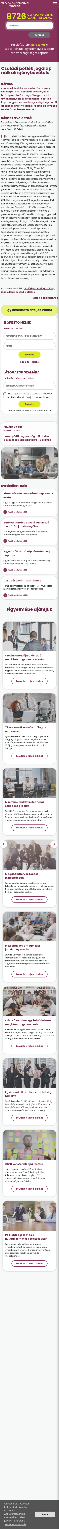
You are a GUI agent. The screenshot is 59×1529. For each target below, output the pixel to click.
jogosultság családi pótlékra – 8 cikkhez (27, 440)
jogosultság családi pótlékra (18, 292)
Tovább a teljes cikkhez (19, 512)
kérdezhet (38, 45)
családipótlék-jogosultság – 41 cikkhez (26, 436)
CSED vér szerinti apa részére (22, 580)
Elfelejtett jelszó (29, 362)
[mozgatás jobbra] (54, 844)
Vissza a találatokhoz (45, 297)
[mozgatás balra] (3, 844)
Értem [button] (45, 1514)
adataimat (42, 397)
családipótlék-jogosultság (39, 288)
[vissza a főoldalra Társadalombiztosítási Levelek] (29, 4)
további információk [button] (15, 1524)
